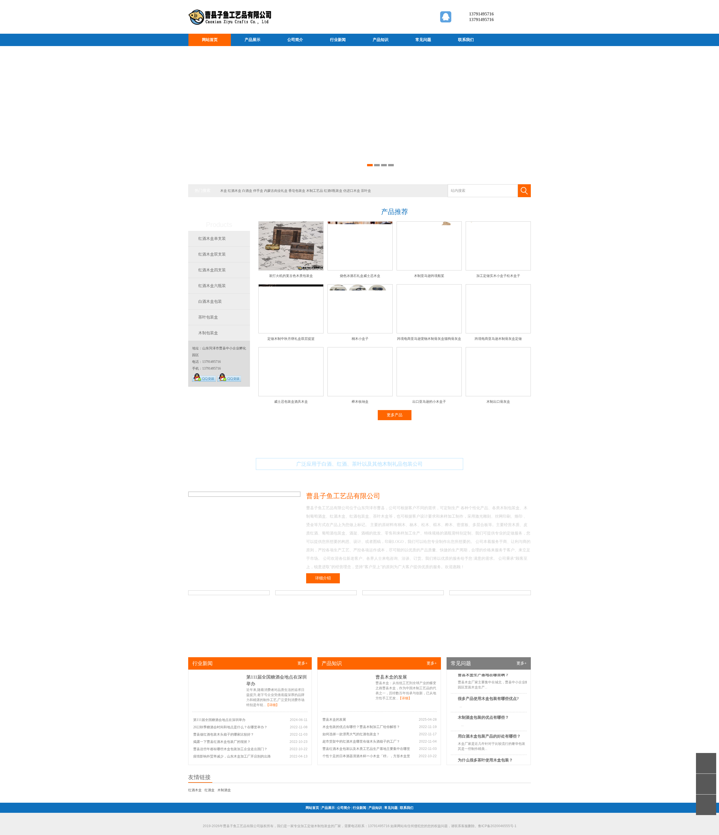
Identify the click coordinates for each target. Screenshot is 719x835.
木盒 (223, 191)
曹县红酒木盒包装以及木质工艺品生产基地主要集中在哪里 (366, 749)
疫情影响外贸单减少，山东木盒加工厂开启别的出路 (232, 756)
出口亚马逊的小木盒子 (429, 402)
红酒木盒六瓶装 (212, 286)
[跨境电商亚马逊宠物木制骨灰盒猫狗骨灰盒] (429, 332)
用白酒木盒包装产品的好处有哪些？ (489, 725)
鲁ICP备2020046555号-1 (497, 826)
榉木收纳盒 (360, 402)
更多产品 (394, 415)
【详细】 (272, 705)
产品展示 (252, 40)
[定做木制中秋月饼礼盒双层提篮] (291, 332)
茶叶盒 (366, 191)
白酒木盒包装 (210, 301)
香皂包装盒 (296, 191)
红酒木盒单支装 (212, 238)
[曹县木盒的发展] (347, 705)
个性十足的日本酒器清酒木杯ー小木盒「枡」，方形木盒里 (366, 756)
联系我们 (466, 40)
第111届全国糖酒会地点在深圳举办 (219, 720)
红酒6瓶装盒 (333, 191)
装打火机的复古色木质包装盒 (291, 276)
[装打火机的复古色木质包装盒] (291, 269)
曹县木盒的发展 (391, 677)
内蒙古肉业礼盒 (276, 191)
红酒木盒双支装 (212, 254)
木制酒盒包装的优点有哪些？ (483, 707)
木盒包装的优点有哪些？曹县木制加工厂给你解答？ (361, 727)
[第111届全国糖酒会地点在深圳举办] (217, 705)
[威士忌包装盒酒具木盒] (291, 395)
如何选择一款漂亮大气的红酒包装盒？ (351, 734)
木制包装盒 (208, 333)
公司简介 (295, 40)
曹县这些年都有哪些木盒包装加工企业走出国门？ (230, 749)
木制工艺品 (314, 191)
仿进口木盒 (351, 191)
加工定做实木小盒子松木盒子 (498, 276)
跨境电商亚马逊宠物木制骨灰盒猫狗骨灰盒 (429, 339)
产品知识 (380, 40)
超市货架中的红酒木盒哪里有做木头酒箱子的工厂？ (361, 741)
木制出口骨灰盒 (498, 402)
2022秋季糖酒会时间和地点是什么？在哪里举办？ (230, 727)
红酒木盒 (234, 191)
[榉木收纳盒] (360, 395)
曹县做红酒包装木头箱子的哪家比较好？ (223, 734)
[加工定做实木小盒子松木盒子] (498, 269)
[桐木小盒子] (360, 332)
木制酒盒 (224, 790)
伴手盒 (258, 191)
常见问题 (423, 40)
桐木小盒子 (360, 339)
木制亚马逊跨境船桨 (429, 276)
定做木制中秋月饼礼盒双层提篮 (291, 339)
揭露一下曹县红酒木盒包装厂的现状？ (222, 742)
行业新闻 (338, 40)
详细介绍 (323, 578)
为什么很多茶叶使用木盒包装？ (485, 749)
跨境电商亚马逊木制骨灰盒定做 (498, 339)
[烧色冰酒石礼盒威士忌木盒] (360, 269)
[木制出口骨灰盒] (498, 395)
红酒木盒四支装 (212, 270)
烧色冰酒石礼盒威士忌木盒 (360, 276)
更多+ (302, 663)
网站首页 (210, 40)
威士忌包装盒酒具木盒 (291, 402)
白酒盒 (247, 191)
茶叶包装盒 (208, 317)
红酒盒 (209, 790)
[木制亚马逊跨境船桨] (429, 269)
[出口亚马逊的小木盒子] (429, 395)
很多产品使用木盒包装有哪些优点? (488, 688)
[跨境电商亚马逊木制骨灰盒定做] (498, 332)
